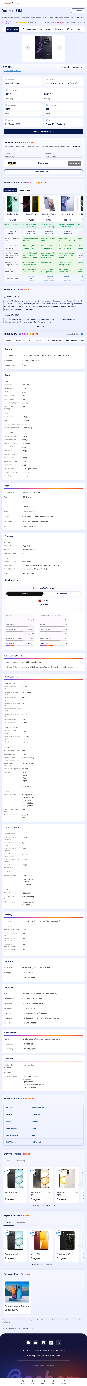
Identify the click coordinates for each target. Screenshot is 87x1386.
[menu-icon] (2, 3)
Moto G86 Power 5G (49, 215)
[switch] (83, 334)
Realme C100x (60, 1193)
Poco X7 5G (31, 214)
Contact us (48, 1350)
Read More (77, 146)
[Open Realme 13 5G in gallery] (43, 47)
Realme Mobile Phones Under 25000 (17, 1308)
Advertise (60, 1350)
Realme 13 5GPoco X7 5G (30, 278)
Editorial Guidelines (51, 1355)
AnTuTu (25, 593)
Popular (33, 1223)
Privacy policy (33, 1355)
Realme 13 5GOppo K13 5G (67, 278)
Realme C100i (11, 1192)
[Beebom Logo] (11, 3)
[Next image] (59, 47)
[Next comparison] (80, 233)
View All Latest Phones (42, 1265)
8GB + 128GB (51, 156)
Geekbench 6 (62, 593)
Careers (37, 1350)
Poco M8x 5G (63, 1254)
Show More (42, 327)
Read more (79, 17)
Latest (8, 1161)
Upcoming (21, 1161)
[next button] (80, 1184)
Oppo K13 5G (67, 214)
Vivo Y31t (35, 1254)
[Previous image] (27, 47)
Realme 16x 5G (36, 1193)
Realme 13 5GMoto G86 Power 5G (49, 278)
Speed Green (10, 156)
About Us (26, 1350)
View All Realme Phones (42, 1206)
